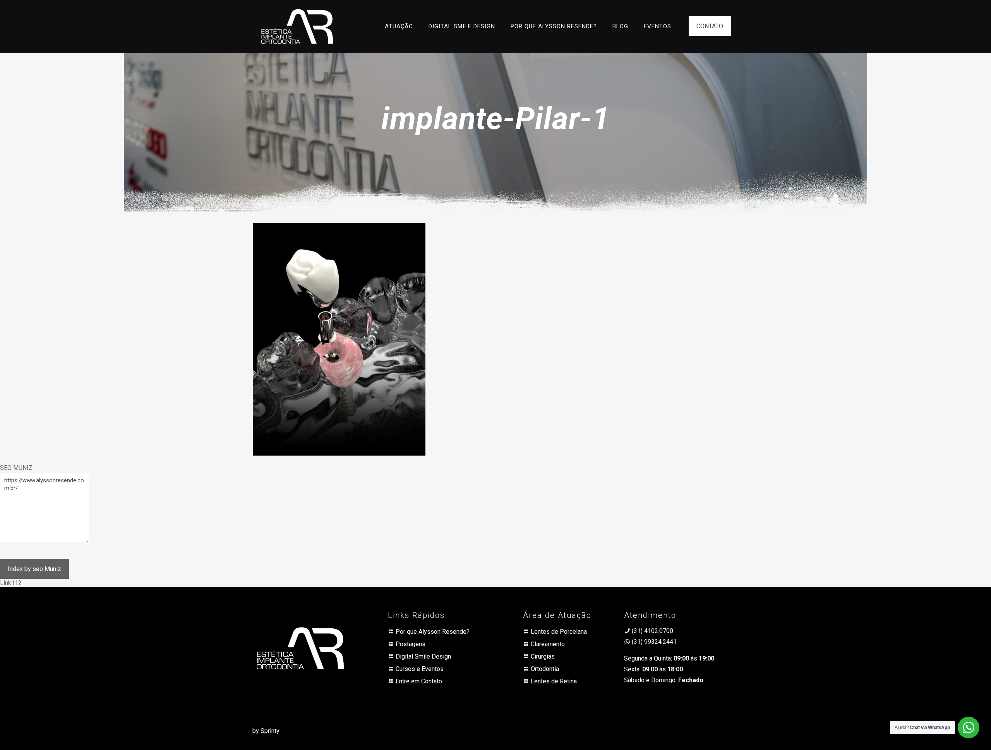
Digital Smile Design (423, 656)
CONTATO (709, 26)
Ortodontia (545, 669)
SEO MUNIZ (16, 467)
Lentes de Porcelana (559, 631)
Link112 (11, 583)
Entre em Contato (419, 681)
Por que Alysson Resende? (433, 631)
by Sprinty (265, 731)
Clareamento (548, 644)
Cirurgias (543, 656)
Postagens (410, 644)
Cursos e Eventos (420, 669)
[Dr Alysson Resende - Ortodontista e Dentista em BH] (297, 26)
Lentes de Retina (554, 681)
